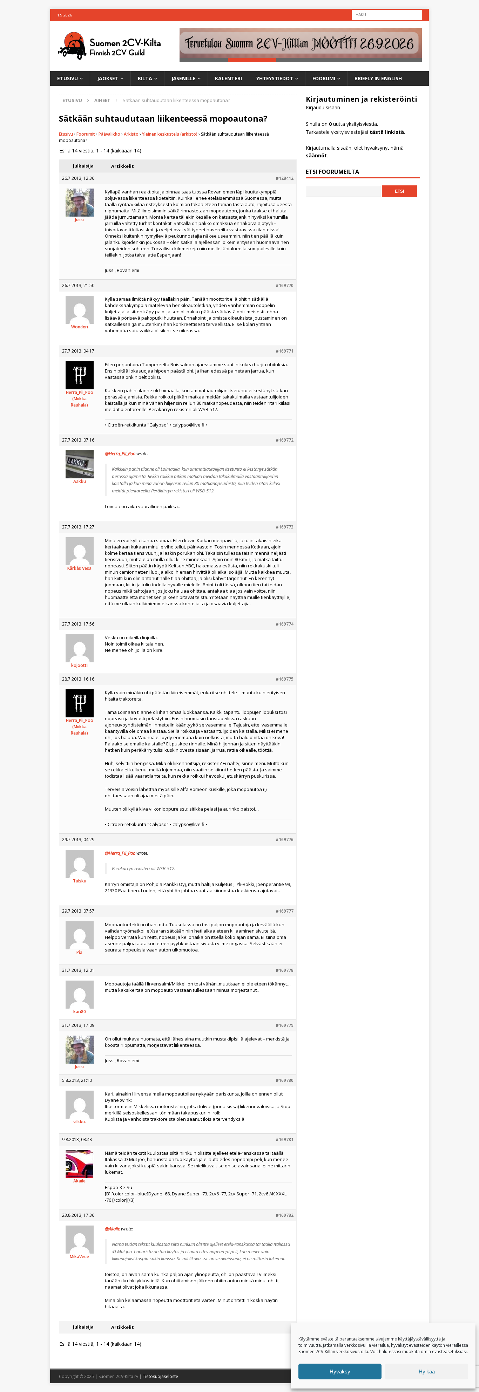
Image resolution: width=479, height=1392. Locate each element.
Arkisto (131, 134)
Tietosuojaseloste (160, 1376)
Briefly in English (378, 78)
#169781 (285, 1139)
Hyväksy (340, 1371)
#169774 (285, 624)
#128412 (285, 178)
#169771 (285, 351)
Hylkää (427, 1371)
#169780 (285, 1080)
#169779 (285, 1025)
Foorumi (323, 78)
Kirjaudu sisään (323, 107)
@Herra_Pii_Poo (120, 453)
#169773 (285, 527)
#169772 (285, 440)
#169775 (285, 679)
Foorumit (85, 134)
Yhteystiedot (274, 78)
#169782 (285, 1215)
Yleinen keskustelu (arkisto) (169, 134)
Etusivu (67, 78)
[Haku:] (387, 14)
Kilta (145, 78)
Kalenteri (228, 78)
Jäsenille (183, 78)
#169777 (285, 911)
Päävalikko (109, 134)
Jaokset (108, 78)
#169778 (285, 970)
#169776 (285, 839)
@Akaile (112, 1229)
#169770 (285, 285)
